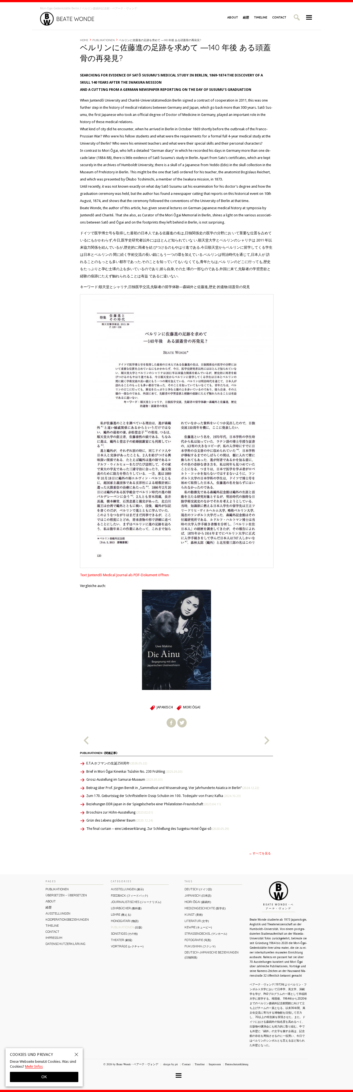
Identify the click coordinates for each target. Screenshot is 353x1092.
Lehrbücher (126, 908)
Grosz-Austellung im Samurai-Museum (124, 780)
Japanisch (165, 707)
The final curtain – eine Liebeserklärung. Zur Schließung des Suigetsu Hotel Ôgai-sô (157, 829)
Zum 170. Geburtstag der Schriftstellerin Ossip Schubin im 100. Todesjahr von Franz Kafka (163, 796)
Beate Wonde (75, 18)
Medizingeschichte (205, 908)
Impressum (54, 938)
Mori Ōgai (191, 707)
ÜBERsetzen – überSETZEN (66, 895)
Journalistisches (136, 902)
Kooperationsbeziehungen (67, 919)
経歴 (246, 17)
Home (84, 40)
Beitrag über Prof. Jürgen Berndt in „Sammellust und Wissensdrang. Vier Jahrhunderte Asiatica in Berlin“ (172, 788)
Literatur (196, 921)
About (232, 17)
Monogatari (124, 921)
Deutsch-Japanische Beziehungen (211, 954)
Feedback (129, 895)
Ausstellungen (58, 913)
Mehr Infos (34, 1066)
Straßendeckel (205, 934)
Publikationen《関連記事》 (99, 752)
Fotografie (197, 940)
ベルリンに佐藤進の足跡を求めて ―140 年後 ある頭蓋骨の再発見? (160, 40)
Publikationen (103, 40)
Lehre (121, 914)
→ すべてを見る (260, 853)
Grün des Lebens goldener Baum (119, 820)
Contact (279, 17)
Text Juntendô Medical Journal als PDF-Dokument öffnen (124, 575)
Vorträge (127, 946)
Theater (121, 940)
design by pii (170, 1064)
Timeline (260, 17)
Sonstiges (124, 934)
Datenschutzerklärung (65, 944)
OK (44, 1077)
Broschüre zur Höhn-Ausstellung (119, 812)
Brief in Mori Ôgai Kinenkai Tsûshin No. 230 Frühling (134, 772)
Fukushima (199, 946)
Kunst (193, 914)
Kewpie (198, 927)
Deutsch (198, 889)
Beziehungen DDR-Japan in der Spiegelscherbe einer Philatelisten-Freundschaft (153, 804)
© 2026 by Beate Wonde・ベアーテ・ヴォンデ (130, 1064)
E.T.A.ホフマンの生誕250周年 (116, 763)
